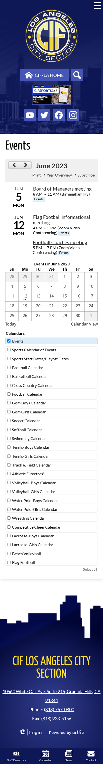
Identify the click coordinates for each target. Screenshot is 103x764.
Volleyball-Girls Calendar (33, 491)
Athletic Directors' (28, 473)
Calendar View (84, 324)
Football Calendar (27, 394)
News (68, 760)
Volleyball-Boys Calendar (34, 482)
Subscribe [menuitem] (86, 175)
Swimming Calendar (29, 438)
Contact (91, 760)
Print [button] (36, 175)
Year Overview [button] (59, 175)
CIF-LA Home (49, 75)
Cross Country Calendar (32, 385)
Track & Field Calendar (31, 465)
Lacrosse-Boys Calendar (33, 535)
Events (18, 341)
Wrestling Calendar (28, 518)
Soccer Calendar (26, 420)
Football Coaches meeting (60, 242)
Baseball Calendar (27, 367)
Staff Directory (16, 760)
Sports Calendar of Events (34, 349)
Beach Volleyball (26, 553)
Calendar (45, 760)
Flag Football (23, 562)
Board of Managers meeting (62, 189)
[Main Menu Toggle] (97, 5)
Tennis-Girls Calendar (30, 456)
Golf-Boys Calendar (29, 402)
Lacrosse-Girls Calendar (32, 544)
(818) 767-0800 (59, 709)
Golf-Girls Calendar (29, 411)
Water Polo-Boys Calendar (35, 500)
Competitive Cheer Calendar (36, 527)
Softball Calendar (27, 429)
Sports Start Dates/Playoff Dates (40, 358)
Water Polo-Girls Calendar (35, 509)
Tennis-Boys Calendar (31, 447)
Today (10, 324)
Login (30, 732)
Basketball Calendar (29, 376)
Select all (90, 569)
